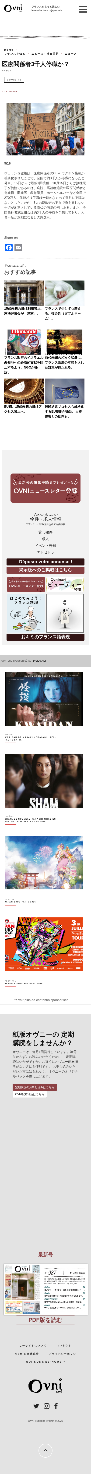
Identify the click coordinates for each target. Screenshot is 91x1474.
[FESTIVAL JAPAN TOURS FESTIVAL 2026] (24, 992)
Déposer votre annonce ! (45, 561)
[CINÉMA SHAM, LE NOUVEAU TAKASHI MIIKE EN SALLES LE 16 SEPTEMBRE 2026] (31, 828)
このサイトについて (33, 1345)
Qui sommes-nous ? (45, 1361)
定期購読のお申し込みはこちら (34, 1087)
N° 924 (6, 70)
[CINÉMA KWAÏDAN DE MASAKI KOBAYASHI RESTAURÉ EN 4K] (31, 747)
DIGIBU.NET (39, 661)
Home (8, 49)
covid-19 (14, 79)
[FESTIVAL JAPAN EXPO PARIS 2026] (20, 910)
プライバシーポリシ (62, 1353)
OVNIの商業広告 (27, 1353)
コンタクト (64, 1345)
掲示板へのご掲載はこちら (45, 569)
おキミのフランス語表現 (45, 636)
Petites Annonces (45, 519)
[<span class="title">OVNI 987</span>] (45, 1264)
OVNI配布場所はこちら (29, 1094)
